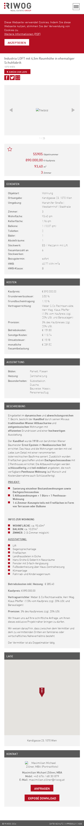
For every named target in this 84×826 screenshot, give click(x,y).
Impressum (70, 823)
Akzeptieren (17, 42)
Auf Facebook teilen (6, 77)
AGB (80, 823)
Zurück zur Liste (18, 72)
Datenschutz (56, 823)
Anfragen (42, 788)
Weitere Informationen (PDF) (22, 34)
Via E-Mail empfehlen (17, 77)
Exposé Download (42, 798)
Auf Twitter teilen (12, 77)
